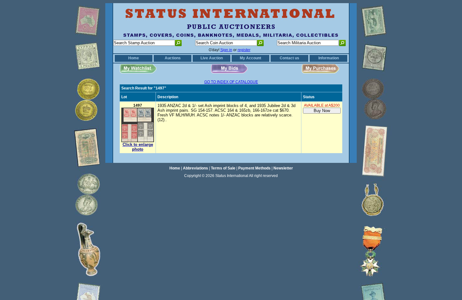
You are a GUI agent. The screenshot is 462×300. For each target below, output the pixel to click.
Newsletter (283, 168)
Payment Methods (254, 168)
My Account (250, 58)
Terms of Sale (223, 168)
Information (328, 58)
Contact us (289, 58)
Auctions (173, 58)
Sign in (226, 50)
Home (133, 58)
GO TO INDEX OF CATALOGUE (231, 82)
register (244, 50)
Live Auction (212, 58)
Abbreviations (195, 168)
